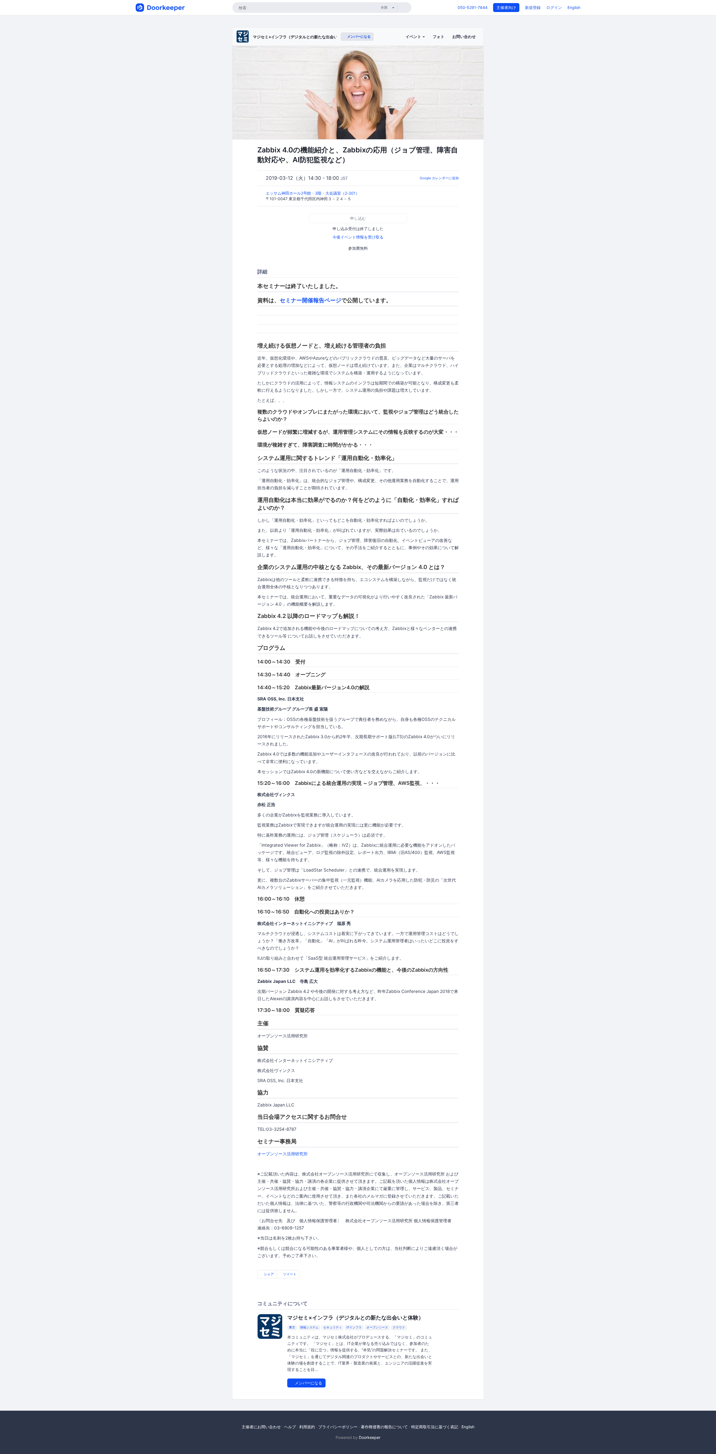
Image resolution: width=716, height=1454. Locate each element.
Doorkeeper (369, 1437)
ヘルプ (290, 1426)
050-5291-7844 (472, 7)
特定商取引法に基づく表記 (434, 1426)
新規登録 (533, 7)
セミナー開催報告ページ (310, 300)
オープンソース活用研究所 (282, 1153)
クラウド (399, 1327)
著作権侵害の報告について (384, 1426)
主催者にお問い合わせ (261, 1426)
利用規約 (307, 1426)
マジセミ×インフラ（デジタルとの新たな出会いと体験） (303, 36)
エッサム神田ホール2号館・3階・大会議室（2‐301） (313, 193)
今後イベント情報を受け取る (358, 237)
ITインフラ (354, 1327)
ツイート (289, 1274)
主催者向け (506, 7)
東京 (292, 1327)
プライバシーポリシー (337, 1426)
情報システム (309, 1327)
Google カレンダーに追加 (439, 178)
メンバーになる (358, 36)
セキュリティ (332, 1327)
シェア (268, 1274)
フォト (438, 36)
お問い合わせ (464, 36)
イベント (414, 36)
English (573, 7)
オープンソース (377, 1327)
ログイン (554, 7)
